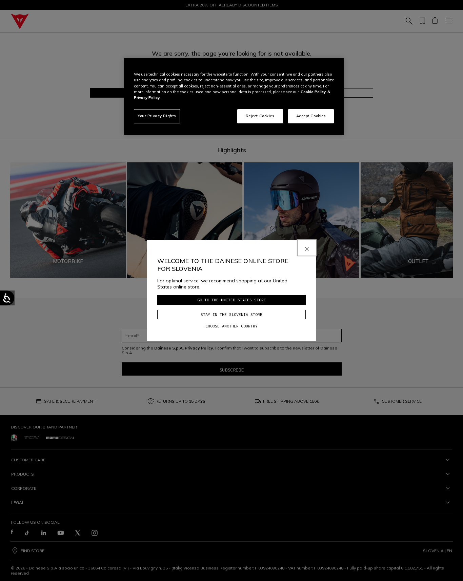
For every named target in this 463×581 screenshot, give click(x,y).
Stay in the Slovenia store (231, 314)
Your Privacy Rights (157, 116)
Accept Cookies (311, 116)
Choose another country (231, 325)
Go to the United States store (231, 299)
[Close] (307, 248)
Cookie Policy (313, 91)
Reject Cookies (260, 116)
